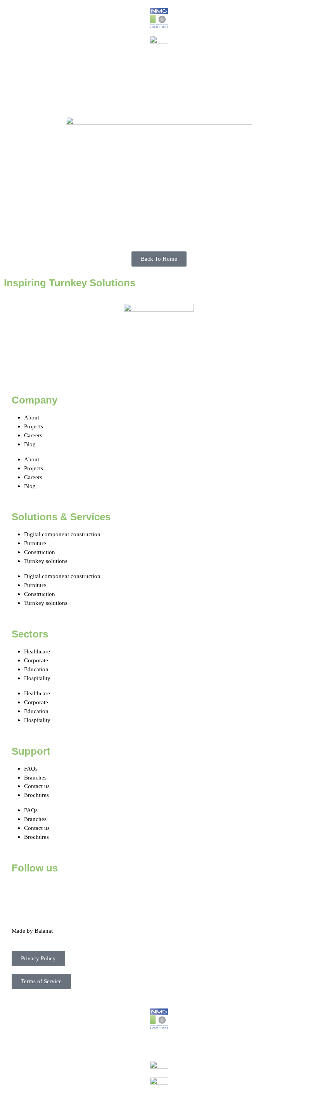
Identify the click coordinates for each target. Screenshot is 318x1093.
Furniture (35, 543)
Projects (33, 426)
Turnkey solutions (45, 561)
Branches (35, 777)
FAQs (31, 768)
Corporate (36, 660)
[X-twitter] (42, 891)
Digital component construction (62, 534)
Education (36, 669)
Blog (30, 444)
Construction (39, 552)
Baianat (44, 930)
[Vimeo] (105, 891)
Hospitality (37, 678)
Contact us (37, 786)
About (31, 417)
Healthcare (37, 651)
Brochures (36, 795)
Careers (33, 435)
